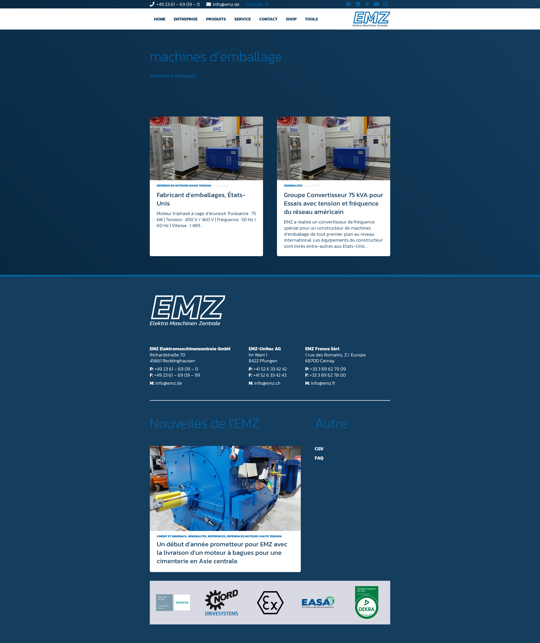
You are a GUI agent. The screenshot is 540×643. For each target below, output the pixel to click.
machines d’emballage (216, 56)
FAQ (319, 458)
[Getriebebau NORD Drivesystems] (221, 602)
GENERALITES (293, 185)
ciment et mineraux (172, 536)
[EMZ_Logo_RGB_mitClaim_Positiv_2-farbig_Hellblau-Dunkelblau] (371, 19)
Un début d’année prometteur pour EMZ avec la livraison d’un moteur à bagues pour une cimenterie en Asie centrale (222, 552)
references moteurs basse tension (184, 185)
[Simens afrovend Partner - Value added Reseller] (173, 602)
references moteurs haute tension (254, 536)
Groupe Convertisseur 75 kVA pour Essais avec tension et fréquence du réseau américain (333, 203)
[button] (201, 19)
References (216, 536)
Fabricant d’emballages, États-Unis (201, 199)
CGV (319, 448)
